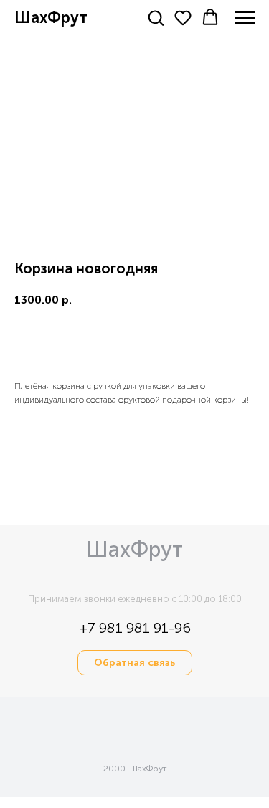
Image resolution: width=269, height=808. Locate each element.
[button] (155, 17)
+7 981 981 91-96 (135, 627)
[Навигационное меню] (245, 18)
